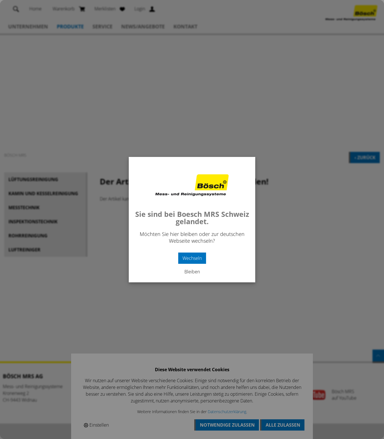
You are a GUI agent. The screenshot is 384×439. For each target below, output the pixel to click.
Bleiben (192, 271)
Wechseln (192, 258)
